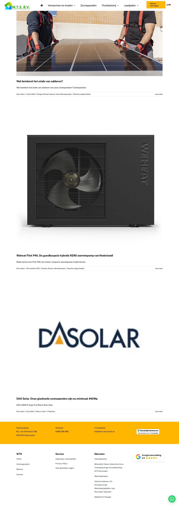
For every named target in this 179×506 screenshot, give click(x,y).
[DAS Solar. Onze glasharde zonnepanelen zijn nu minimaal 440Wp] (89, 336)
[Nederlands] (167, 5)
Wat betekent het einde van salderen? (39, 81)
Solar (57, 94)
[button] (148, 457)
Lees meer (159, 94)
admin (22, 94)
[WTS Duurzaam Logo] (18, 1)
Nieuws (52, 94)
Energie (39, 94)
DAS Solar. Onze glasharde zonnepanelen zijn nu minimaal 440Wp (57, 398)
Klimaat (46, 94)
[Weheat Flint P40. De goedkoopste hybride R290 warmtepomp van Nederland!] (89, 177)
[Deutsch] (170, 5)
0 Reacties (51, 411)
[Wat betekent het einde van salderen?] (89, 43)
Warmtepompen (66, 94)
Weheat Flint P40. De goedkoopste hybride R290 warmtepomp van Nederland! (64, 255)
